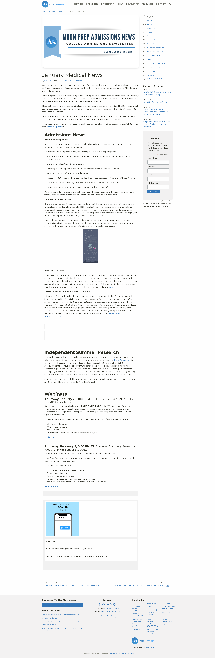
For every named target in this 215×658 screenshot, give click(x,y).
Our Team (150, 631)
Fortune (59, 316)
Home (44, 12)
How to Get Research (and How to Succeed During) (61, 614)
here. (111, 287)
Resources (147, 4)
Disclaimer (130, 653)
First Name (151, 166)
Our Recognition (152, 629)
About (120, 4)
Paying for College (153, 55)
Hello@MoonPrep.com (110, 611)
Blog (163, 614)
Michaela (47, 81)
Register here (51, 437)
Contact (161, 4)
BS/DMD (150, 20)
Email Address (153, 158)
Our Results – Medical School (152, 626)
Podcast (164, 617)
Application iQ (151, 610)
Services (78, 4)
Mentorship (136, 629)
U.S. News (150, 75)
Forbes (149, 32)
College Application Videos (136, 625)
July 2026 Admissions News (51, 618)
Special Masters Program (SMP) (158, 63)
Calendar (149, 614)
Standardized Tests (153, 67)
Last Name (151, 175)
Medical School (152, 44)
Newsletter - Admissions (57, 12)
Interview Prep (152, 40)
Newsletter (132, 4)
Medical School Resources (167, 609)
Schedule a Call (107, 616)
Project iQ (150, 612)
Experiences (92, 4)
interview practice (55, 127)
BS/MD (149, 24)
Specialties (136, 606)
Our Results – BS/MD (151, 622)
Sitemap (111, 653)
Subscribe (62, 605)
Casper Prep (151, 28)
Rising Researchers (122, 360)
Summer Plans (152, 71)
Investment (107, 4)
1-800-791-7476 (112, 608)
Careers (164, 626)
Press (148, 59)
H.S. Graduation (153, 183)
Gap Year (150, 36)
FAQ (163, 624)
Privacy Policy (121, 653)
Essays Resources (167, 612)
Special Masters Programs (137, 616)
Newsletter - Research (155, 51)
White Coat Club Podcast (156, 79)
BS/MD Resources (168, 606)
